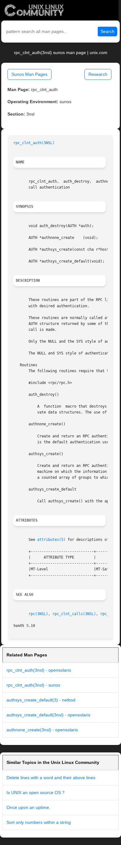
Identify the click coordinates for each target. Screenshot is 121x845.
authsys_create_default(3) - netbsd (41, 699)
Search (107, 31)
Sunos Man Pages (29, 74)
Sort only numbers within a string (39, 822)
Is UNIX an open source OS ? (36, 792)
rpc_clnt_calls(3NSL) (74, 614)
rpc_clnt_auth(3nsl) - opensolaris (39, 670)
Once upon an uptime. (28, 807)
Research (97, 74)
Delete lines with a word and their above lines (51, 777)
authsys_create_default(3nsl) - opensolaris (48, 714)
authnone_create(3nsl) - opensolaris (42, 729)
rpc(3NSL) (38, 614)
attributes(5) (51, 539)
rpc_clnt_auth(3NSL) (34, 143)
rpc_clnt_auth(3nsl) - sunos (33, 685)
